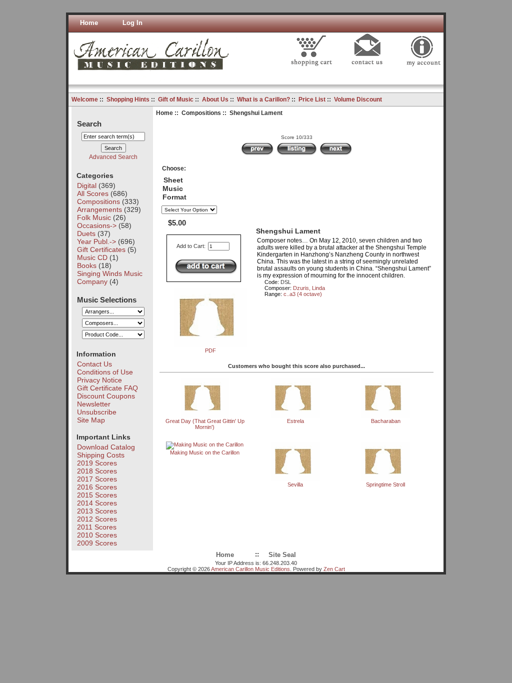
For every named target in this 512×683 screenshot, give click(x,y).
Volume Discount (358, 99)
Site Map (91, 420)
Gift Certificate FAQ (107, 388)
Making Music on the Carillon (205, 453)
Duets (86, 234)
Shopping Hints (128, 99)
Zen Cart (334, 569)
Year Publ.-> (96, 242)
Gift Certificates (101, 250)
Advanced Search (113, 157)
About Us (215, 99)
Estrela (295, 421)
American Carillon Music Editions (250, 569)
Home (89, 23)
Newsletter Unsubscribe (96, 408)
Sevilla (295, 485)
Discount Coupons (106, 396)
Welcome (85, 99)
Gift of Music (176, 99)
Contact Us (94, 364)
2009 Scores (97, 543)
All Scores (92, 194)
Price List (312, 99)
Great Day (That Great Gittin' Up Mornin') (205, 424)
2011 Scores (96, 527)
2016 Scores (97, 487)
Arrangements (99, 210)
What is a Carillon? (263, 99)
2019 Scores (97, 463)
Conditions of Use (105, 372)
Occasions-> (96, 226)
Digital (86, 186)
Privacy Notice (99, 380)
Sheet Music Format (174, 188)
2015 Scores (97, 495)
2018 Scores (97, 471)
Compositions (201, 113)
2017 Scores (97, 479)
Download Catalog (106, 447)
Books (86, 266)
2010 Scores (97, 535)
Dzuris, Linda (309, 288)
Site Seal (282, 555)
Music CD (92, 258)
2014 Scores (97, 503)
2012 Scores (97, 519)
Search (89, 123)
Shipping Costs (100, 455)
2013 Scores (97, 511)
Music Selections (106, 299)
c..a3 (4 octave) (303, 294)
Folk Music (94, 218)
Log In (132, 23)
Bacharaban (385, 421)
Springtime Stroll (385, 485)
